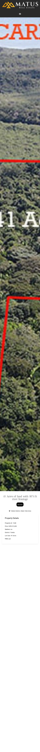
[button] (20, 13)
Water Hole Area (26, 511)
